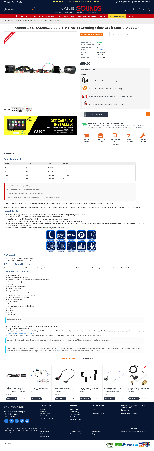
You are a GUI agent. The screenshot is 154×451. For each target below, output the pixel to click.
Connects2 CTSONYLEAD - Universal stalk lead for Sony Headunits (64, 390)
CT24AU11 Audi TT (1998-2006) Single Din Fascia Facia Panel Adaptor (89, 390)
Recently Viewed (86, 358)
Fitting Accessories (14, 20)
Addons (84, 74)
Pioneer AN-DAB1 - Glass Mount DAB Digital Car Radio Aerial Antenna (138, 390)
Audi (44, 20)
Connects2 (101, 50)
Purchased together (69, 358)
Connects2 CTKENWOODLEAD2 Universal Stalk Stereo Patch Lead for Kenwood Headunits (113, 390)
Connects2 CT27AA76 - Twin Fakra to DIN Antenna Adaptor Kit (40, 390)
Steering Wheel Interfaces (32, 20)
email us (59, 351)
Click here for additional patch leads (20, 333)
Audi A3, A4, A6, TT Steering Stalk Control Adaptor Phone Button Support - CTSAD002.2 (15, 390)
